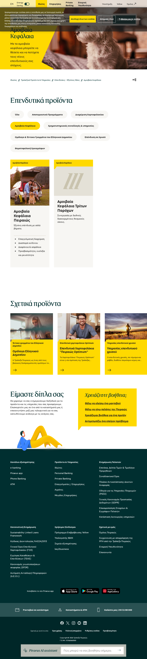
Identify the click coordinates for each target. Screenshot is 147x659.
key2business (62, 549)
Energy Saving (20, 4)
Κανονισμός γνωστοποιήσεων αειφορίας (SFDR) (25, 566)
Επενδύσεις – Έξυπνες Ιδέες (67, 80)
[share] (134, 79)
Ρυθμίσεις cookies (92, 631)
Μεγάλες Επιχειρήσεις (66, 495)
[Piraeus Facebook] (62, 623)
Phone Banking (18, 478)
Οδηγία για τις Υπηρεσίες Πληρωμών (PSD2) (117, 492)
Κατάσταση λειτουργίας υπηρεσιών (117, 516)
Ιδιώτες (13, 80)
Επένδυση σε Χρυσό (95, 137)
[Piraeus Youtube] (79, 623)
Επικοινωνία (105, 552)
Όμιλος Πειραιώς (107, 532)
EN (11, 3)
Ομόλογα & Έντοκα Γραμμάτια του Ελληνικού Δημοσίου (43, 137)
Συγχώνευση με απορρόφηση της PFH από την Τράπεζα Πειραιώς (116, 539)
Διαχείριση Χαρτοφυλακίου (89, 114)
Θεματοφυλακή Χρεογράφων (30, 148)
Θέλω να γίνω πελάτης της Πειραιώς (106, 409)
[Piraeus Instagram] (73, 623)
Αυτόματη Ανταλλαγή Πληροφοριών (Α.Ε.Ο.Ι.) (28, 574)
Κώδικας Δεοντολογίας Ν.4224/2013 (28, 541)
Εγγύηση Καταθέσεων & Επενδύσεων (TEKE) (22, 557)
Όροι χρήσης (57, 631)
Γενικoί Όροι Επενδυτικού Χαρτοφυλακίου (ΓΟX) (23, 548)
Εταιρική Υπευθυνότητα (111, 546)
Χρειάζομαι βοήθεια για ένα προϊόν (105, 415)
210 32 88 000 (125, 609)
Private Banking (63, 478)
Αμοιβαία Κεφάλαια (25, 125)
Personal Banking (63, 473)
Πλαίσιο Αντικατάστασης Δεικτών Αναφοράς (116, 483)
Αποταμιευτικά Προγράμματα (47, 114)
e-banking (15, 467)
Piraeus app (16, 473)
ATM (12, 484)
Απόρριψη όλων (107, 19)
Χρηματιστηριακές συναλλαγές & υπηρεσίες (71, 125)
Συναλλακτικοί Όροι (109, 476)
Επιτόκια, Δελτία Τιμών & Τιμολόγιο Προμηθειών (117, 469)
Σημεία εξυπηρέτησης (66, 543)
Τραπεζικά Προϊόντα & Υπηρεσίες (36, 80)
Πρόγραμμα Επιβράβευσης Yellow (72, 532)
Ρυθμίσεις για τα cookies (129, 19)
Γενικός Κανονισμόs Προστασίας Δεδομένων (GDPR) (115, 501)
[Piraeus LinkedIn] (85, 623)
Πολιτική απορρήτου (73, 631)
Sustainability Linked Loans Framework (24, 534)
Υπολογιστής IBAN (64, 537)
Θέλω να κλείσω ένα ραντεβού (103, 403)
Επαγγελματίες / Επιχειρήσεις (70, 484)
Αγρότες (59, 489)
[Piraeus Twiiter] (67, 623)
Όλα (17, 114)
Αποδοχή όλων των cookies (82, 19)
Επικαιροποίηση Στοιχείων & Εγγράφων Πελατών (113, 509)
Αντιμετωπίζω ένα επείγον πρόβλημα (106, 421)
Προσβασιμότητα (109, 631)
